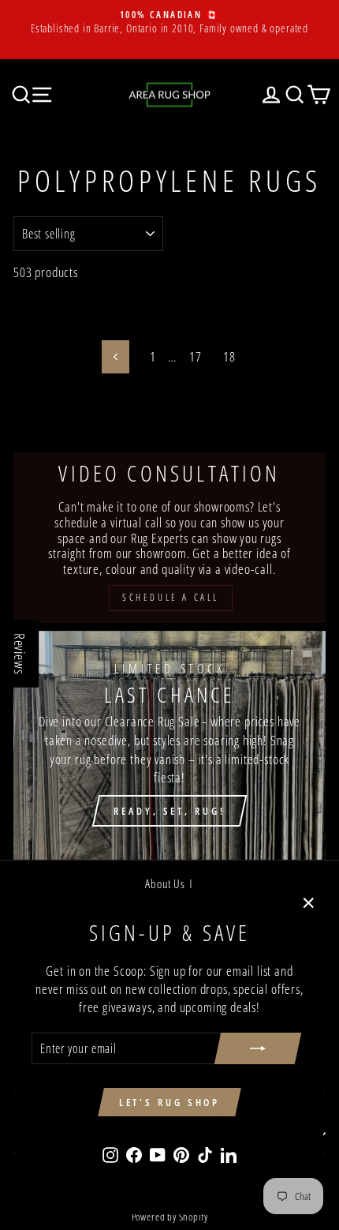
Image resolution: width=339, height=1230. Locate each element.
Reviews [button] (19, 654)
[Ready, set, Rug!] (169, 745)
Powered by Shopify (170, 1217)
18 (229, 356)
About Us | (169, 883)
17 (195, 356)
